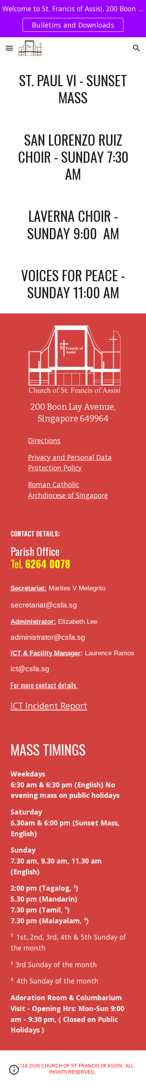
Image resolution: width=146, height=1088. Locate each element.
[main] (73, 88)
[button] (9, 48)
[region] (73, 18)
